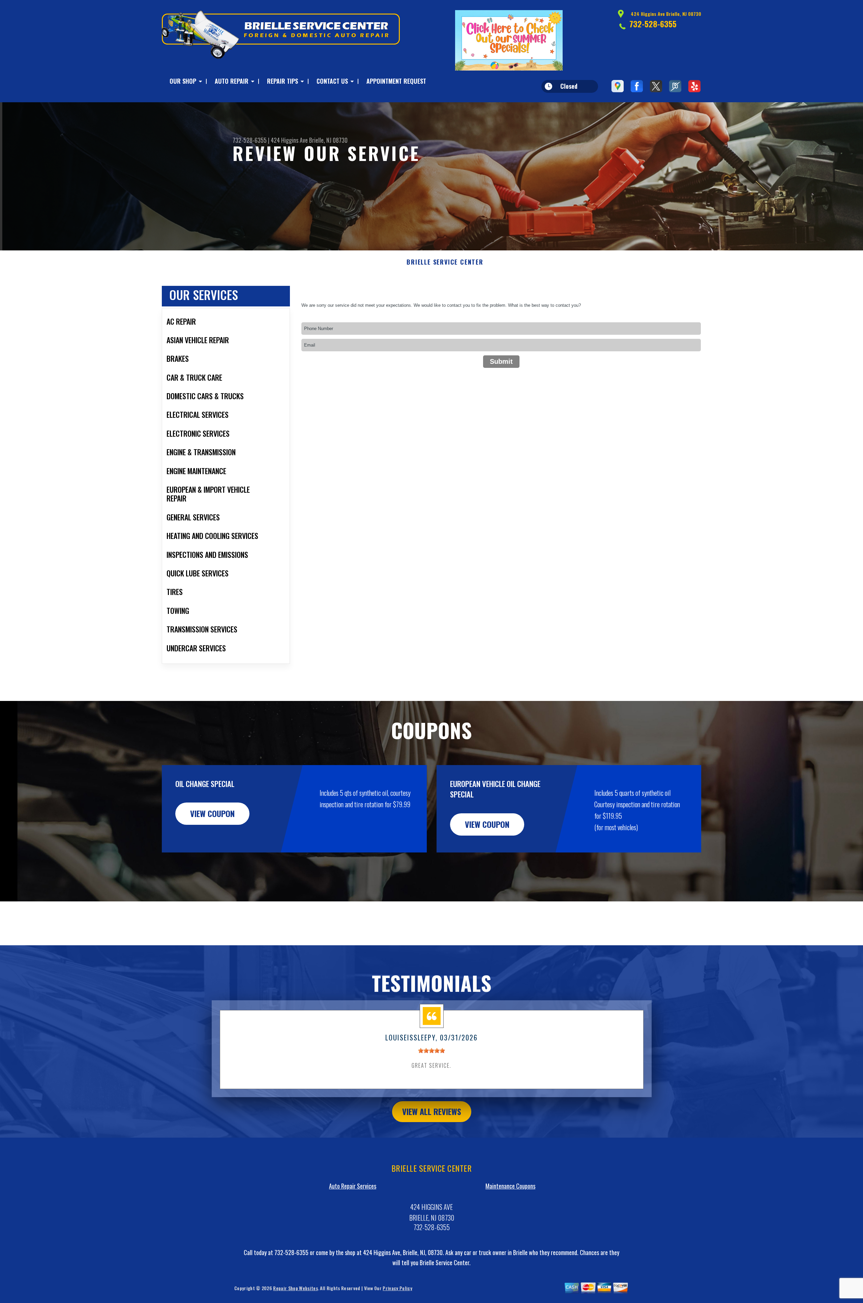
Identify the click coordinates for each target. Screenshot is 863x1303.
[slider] (431, 1050)
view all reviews (431, 1111)
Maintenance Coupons (510, 1186)
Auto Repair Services (352, 1186)
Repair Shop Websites (295, 1288)
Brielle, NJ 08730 (328, 140)
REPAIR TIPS (282, 81)
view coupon (212, 813)
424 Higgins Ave (289, 140)
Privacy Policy (397, 1288)
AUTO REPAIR (231, 81)
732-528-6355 (653, 24)
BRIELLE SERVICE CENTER (445, 262)
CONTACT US (332, 81)
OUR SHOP (183, 81)
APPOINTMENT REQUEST (396, 81)
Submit (501, 361)
